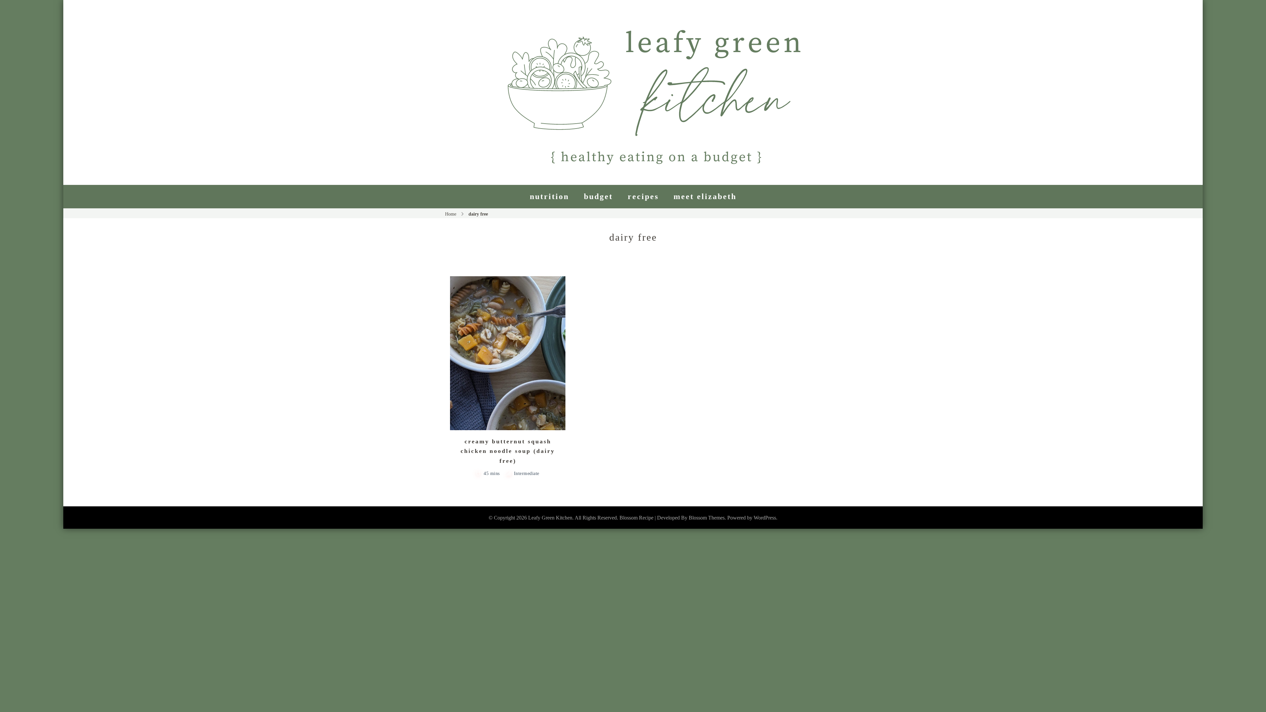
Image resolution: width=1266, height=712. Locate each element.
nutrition (549, 196)
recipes (643, 196)
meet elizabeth (705, 196)
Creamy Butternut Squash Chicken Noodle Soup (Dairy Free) (508, 451)
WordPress (765, 517)
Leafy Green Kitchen (550, 517)
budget (598, 196)
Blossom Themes (707, 517)
